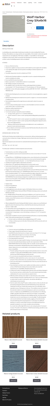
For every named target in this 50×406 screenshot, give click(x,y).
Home (3, 11)
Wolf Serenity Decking (17, 11)
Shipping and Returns (23, 388)
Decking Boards (9, 11)
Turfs (35, 2)
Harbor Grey (36, 11)
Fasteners (19, 2)
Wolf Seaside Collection (28, 11)
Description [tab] (6, 41)
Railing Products (6, 392)
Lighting (30, 2)
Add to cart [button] (13, 346)
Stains (25, 2)
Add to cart (40, 27)
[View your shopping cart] (11, 6)
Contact (40, 2)
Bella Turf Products (6, 399)
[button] (14, 6)
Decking (13, 2)
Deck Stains (5, 395)
